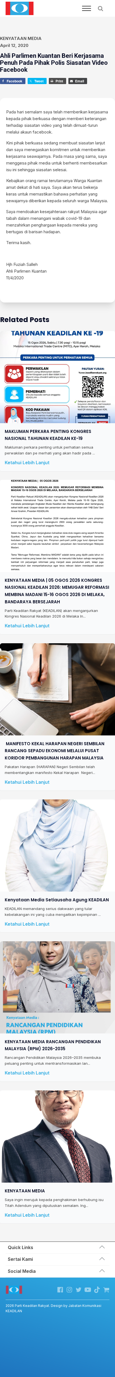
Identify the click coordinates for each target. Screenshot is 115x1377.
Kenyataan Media (21, 38)
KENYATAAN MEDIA (25, 1191)
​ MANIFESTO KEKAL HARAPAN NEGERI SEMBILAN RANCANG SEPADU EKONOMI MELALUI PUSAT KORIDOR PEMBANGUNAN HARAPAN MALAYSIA (54, 751)
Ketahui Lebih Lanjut (27, 462)
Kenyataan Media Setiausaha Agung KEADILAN (57, 900)
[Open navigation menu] (86, 8)
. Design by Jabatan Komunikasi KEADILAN (53, 1308)
